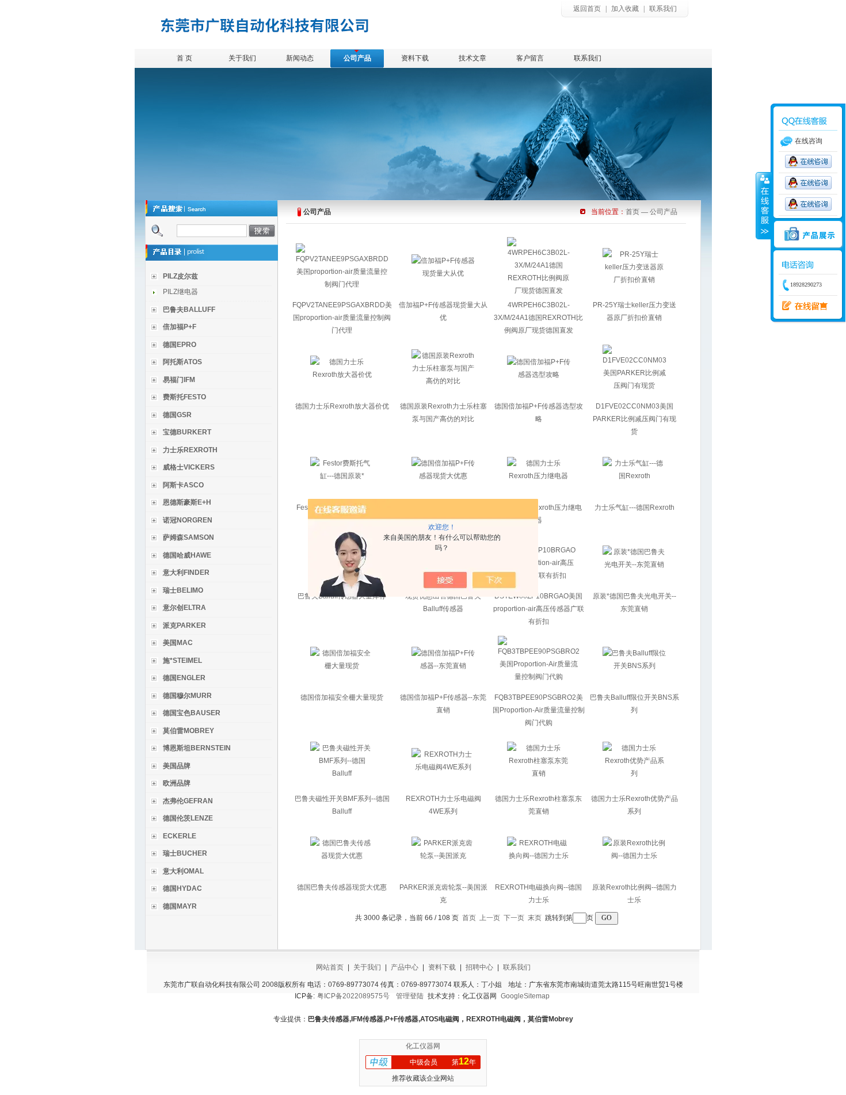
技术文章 (472, 58)
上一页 (489, 918)
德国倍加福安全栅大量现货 (341, 697)
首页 (632, 212)
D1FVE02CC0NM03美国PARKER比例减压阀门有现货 (634, 419)
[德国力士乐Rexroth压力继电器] (538, 476)
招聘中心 (479, 967)
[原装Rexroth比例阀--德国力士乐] (634, 856)
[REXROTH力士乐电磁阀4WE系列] (443, 767)
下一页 (514, 918)
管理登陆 (410, 996)
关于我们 (242, 58)
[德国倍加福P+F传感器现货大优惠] (443, 476)
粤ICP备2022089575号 (353, 996)
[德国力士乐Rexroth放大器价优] (342, 375)
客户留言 (530, 58)
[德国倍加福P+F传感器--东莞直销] (443, 666)
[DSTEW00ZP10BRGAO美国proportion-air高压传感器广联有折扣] (538, 575)
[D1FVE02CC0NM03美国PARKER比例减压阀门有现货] (634, 385)
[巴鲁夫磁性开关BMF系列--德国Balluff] (342, 773)
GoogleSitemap (525, 996)
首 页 (184, 58)
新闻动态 (300, 58)
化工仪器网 (423, 1046)
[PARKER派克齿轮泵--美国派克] (443, 856)
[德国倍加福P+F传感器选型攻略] (538, 375)
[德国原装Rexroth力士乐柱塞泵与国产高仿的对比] (443, 381)
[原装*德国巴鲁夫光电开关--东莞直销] (634, 564)
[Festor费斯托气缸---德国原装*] (342, 476)
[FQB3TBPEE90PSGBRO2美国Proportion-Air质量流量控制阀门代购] (539, 677)
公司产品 (357, 58)
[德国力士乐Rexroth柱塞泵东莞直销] (538, 773)
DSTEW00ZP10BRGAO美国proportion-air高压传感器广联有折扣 (538, 608)
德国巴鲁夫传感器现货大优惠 (342, 887)
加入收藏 (625, 9)
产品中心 (404, 967)
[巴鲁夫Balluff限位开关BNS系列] (634, 666)
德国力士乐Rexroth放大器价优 (342, 406)
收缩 (764, 205)
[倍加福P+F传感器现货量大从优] (443, 273)
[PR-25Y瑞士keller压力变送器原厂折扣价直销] (634, 280)
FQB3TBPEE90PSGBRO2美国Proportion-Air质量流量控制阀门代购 (539, 710)
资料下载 (415, 58)
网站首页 (330, 967)
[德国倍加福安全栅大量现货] (342, 666)
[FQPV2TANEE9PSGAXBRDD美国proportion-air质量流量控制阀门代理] (342, 284)
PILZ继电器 (180, 292)
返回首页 (587, 9)
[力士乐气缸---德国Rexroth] (634, 476)
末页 (535, 918)
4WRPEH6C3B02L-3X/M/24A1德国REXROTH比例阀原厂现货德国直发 (538, 317)
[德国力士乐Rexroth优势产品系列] (634, 773)
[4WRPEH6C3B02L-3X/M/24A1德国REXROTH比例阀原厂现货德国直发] (538, 291)
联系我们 (663, 9)
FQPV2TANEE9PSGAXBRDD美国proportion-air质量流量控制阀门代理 (342, 317)
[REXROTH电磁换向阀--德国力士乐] (538, 856)
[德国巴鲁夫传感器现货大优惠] (342, 856)
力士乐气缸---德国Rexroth (634, 507)
